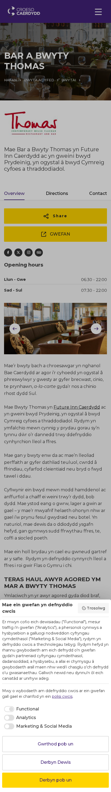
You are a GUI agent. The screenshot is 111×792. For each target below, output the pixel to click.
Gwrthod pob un (55, 744)
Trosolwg (96, 608)
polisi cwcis (62, 696)
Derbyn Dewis (55, 762)
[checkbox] (20, 709)
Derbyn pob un (55, 780)
